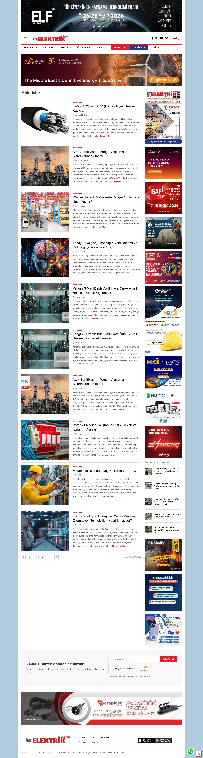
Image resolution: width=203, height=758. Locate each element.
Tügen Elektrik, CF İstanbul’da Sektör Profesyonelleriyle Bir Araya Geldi (167, 471)
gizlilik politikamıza (125, 677)
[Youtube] (161, 38)
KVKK (92, 737)
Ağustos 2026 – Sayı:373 (163, 141)
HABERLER (65, 47)
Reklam (82, 742)
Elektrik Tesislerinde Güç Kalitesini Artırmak (104, 471)
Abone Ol (168, 659)
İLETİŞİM (155, 47)
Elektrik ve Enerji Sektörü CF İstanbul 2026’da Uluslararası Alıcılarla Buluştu (166, 529)
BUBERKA (120, 753)
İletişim (94, 742)
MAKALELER (120, 47)
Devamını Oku (106, 136)
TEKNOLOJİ (102, 47)
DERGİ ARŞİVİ (139, 47)
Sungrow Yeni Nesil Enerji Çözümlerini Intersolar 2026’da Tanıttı (167, 486)
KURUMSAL (48, 47)
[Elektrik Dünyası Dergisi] (49, 38)
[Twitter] (166, 38)
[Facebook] (152, 38)
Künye (82, 737)
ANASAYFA (32, 47)
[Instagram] (156, 38)
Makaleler (77, 102)
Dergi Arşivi (105, 737)
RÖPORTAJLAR (84, 47)
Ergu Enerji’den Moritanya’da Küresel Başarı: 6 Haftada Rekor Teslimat (166, 501)
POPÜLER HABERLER (160, 462)
